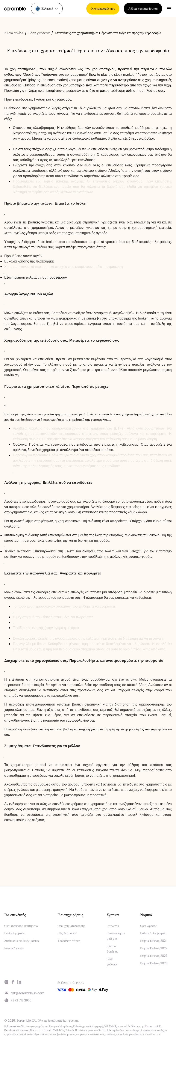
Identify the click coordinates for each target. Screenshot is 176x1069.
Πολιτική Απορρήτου (153, 933)
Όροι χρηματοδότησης (71, 926)
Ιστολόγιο (113, 926)
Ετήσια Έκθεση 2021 (153, 941)
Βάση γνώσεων (39, 32)
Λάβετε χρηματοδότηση (143, 8)
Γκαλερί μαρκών (14, 933)
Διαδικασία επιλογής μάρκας (21, 941)
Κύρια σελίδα (13, 32)
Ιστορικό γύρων (14, 948)
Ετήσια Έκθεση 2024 (154, 963)
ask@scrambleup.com (27, 993)
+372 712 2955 (21, 1000)
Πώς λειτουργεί (67, 933)
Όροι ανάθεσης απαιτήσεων (21, 926)
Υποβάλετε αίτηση (69, 941)
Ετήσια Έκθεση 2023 (153, 956)
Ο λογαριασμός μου (103, 8)
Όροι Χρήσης (148, 926)
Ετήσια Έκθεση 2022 (153, 948)
